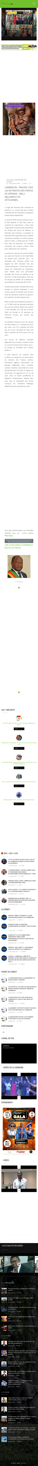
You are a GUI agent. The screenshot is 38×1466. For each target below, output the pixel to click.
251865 (22, 943)
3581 (18, 1366)
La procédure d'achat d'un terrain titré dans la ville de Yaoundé (20, 1018)
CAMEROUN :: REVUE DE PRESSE (15, 105)
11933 (23, 904)
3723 (19, 1293)
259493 (20, 930)
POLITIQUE (21, 12)
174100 (20, 1012)
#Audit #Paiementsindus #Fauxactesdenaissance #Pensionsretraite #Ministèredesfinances (19, 540)
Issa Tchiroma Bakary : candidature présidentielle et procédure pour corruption (21, 1438)
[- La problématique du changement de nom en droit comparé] (4, 980)
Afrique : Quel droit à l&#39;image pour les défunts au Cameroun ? (20, 948)
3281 (18, 1375)
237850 (21, 982)
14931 (20, 885)
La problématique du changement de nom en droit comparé (21, 979)
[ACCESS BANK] (19, 47)
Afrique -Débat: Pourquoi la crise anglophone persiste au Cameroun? (21, 916)
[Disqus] (19, 616)
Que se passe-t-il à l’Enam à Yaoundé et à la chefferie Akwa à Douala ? (22, 890)
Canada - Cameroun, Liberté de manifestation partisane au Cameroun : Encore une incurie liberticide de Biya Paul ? (22, 959)
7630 (19, 1411)
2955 (18, 1386)
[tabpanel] (19, 566)
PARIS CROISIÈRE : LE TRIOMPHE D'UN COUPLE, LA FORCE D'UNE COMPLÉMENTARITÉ (20, 1382)
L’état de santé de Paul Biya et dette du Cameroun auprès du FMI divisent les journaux (21, 861)
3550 (19, 1302)
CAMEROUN (12, 12)
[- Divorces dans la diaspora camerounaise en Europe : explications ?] (4, 926)
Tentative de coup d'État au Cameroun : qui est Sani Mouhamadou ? (21, 1342)
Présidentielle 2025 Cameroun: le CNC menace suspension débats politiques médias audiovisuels (22, 1418)
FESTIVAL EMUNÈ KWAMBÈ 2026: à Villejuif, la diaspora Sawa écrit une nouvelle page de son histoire (22, 1352)
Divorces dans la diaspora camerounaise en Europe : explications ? (22, 926)
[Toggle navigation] (34, 3)
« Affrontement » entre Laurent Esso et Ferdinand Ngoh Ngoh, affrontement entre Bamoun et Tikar (22, 872)
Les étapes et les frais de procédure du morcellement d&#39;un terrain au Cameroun (22, 988)
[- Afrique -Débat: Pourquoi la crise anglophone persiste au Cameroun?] (4, 917)
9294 (19, 1402)
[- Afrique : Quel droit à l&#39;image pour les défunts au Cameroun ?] (4, 949)
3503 (19, 1311)
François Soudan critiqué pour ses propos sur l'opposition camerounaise (21, 1408)
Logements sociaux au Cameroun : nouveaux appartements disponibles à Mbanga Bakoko (22, 1428)
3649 (18, 1346)
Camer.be (23, 1463)
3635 (18, 1357)
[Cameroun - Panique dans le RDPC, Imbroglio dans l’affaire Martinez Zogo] (4, 882)
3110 (19, 1330)
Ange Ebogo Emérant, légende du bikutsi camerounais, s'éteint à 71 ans (20, 1399)
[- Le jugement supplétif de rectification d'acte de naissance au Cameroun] (4, 1010)
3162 (19, 1321)
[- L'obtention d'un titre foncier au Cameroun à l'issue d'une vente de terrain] (4, 999)
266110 (20, 920)
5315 (19, 1432)
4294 (19, 1441)
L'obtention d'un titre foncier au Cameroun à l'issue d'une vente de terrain (20, 999)
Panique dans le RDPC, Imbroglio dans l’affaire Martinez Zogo (22, 881)
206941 (20, 993)
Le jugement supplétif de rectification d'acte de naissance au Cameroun (22, 1009)
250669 (24, 951)
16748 (22, 865)
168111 (20, 1021)
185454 (23, 1003)
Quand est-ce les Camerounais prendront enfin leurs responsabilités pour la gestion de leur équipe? (21, 937)
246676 (23, 964)
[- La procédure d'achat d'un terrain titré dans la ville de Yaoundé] (4, 1019)
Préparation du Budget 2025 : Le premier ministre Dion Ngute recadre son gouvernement (21, 900)
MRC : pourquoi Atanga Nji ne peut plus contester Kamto (18, 29)
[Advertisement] (19, 72)
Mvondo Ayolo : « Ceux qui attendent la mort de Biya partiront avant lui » (22, 1363)
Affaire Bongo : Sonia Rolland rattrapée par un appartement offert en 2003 (22, 1372)
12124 (21, 894)
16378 (21, 876)
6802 (19, 1422)
